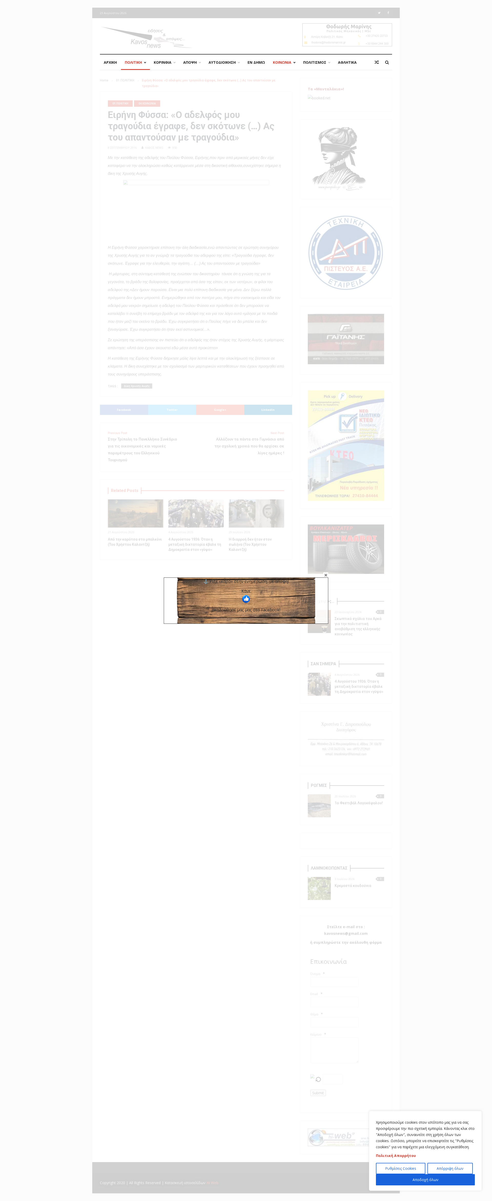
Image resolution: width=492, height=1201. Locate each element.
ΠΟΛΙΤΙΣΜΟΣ (314, 62)
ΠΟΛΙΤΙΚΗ (133, 62)
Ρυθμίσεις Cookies (400, 1168)
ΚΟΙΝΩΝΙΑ (282, 62)
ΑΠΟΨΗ (190, 62)
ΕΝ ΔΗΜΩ (256, 62)
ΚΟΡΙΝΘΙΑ (162, 62)
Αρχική (110, 62)
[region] (425, 1151)
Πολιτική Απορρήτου (396, 1155)
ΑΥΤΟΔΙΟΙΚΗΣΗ (222, 62)
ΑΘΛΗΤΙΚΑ (347, 62)
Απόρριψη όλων (450, 1168)
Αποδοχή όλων (425, 1179)
